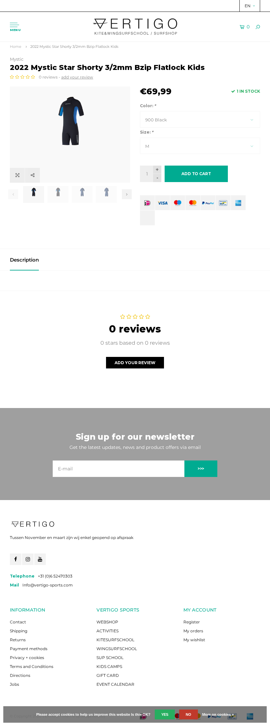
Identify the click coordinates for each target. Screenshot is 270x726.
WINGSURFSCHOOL (116, 648)
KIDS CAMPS (109, 666)
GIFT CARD (107, 675)
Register (191, 621)
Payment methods (28, 648)
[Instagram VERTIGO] (28, 559)
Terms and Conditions (31, 666)
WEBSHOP (107, 621)
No (188, 714)
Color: (148, 105)
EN (248, 5)
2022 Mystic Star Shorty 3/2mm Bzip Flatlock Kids (74, 46)
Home (15, 46)
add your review (77, 77)
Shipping (18, 630)
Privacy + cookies (27, 657)
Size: (146, 132)
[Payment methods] (147, 202)
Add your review (135, 362)
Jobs (14, 684)
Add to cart (196, 173)
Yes (164, 714)
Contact (18, 621)
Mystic (16, 59)
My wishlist (194, 639)
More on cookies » (218, 714)
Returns (18, 639)
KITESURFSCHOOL (115, 639)
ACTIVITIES (107, 630)
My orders (193, 630)
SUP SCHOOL (109, 657)
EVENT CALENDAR (115, 684)
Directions (20, 675)
